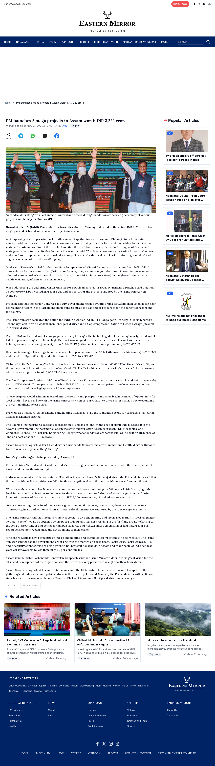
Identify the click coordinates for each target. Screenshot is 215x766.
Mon (98, 685)
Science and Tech (137, 720)
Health (12, 726)
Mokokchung (87, 685)
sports (85, 42)
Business (132, 715)
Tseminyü (14, 691)
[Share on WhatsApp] (33, 136)
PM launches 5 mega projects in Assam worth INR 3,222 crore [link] (50, 102)
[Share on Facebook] (56, 135)
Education (14, 715)
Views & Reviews (97, 715)
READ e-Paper (180, 4)
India (40, 42)
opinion (67, 41)
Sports (131, 726)
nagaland (23, 41)
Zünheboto (50, 691)
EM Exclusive (16, 710)
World (53, 42)
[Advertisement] (107, 75)
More (164, 41)
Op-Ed (91, 720)
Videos (131, 710)
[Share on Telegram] (20, 135)
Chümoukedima (17, 685)
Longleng (64, 685)
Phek (133, 685)
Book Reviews (95, 726)
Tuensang (26, 691)
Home (7, 42)
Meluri (74, 685)
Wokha (38, 691)
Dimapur (32, 685)
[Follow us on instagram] (204, 4)
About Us (172, 710)
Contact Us (173, 715)
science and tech (106, 42)
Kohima (53, 685)
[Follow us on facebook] (194, 4)
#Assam (12, 585)
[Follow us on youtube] (209, 4)
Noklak (116, 685)
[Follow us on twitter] (199, 4)
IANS (64, 125)
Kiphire (43, 685)
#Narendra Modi (30, 585)
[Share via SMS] (45, 135)
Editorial (92, 710)
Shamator (143, 685)
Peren (125, 685)
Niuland (107, 685)
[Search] (208, 42)
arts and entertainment (139, 42)
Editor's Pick (15, 720)
